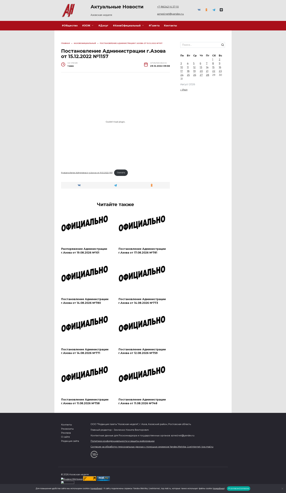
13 (201, 67)
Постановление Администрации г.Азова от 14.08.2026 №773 (142, 301)
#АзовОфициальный (127, 25)
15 (213, 67)
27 (201, 75)
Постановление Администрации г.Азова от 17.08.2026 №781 (142, 250)
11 (188, 67)
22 (213, 71)
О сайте (65, 437)
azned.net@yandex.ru (170, 14)
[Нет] (282, 488)
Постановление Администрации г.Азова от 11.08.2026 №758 (84, 401)
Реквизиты (67, 428)
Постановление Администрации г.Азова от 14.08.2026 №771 (84, 351)
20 (201, 71)
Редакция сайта (70, 441)
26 (194, 75)
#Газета (154, 25)
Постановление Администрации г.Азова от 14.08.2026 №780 (84, 301)
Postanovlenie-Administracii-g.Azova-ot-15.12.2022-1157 (87, 172)
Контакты (170, 25)
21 (207, 71)
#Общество (70, 25)
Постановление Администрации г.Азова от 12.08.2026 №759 (142, 351)
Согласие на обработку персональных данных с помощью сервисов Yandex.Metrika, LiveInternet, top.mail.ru (152, 446)
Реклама (66, 433)
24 (181, 75)
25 (188, 75)
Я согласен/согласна (238, 488)
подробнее (96, 488)
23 (220, 71)
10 (181, 67)
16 (220, 67)
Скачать (121, 172)
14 (207, 67)
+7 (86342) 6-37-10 (168, 6)
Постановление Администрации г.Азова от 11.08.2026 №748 (142, 401)
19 (194, 71)
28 (207, 75)
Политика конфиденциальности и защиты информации (122, 441)
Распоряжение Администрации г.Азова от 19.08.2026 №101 (84, 250)
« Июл (184, 89)
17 (181, 71)
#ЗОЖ (86, 25)
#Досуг (103, 25)
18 (188, 71)
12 (194, 67)
